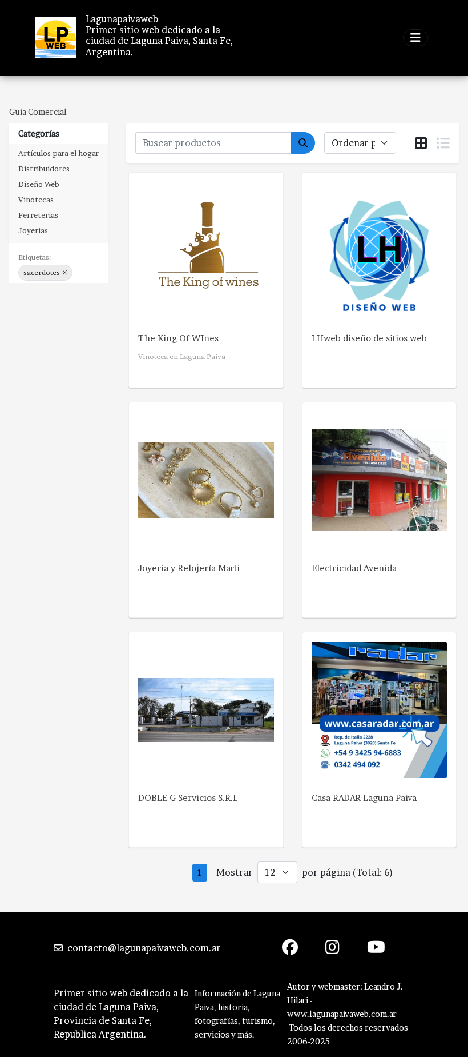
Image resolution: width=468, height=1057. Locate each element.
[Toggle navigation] (415, 37)
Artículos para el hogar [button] (58, 153)
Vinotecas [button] (36, 199)
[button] (64, 272)
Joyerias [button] (33, 230)
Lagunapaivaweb (122, 19)
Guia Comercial (38, 112)
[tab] (421, 143)
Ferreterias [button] (38, 215)
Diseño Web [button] (38, 184)
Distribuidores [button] (44, 168)
